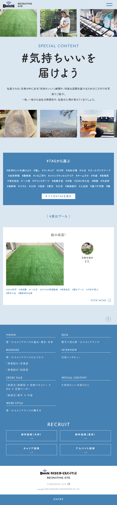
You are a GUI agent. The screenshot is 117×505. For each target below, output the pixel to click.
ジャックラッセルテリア (62, 175)
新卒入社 (11, 293)
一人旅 (26, 180)
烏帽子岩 (58, 180)
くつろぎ (34, 289)
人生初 (84, 186)
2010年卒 (12, 289)
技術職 (23, 289)
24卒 (61, 170)
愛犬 (51, 186)
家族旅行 (72, 186)
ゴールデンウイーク (100, 170)
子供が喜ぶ (92, 289)
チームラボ (83, 175)
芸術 (42, 186)
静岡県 (27, 175)
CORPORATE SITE (56, 484)
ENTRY (58, 499)
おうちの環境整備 (49, 289)
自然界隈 (15, 175)
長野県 (12, 186)
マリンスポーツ (41, 180)
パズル (23, 186)
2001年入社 (82, 180)
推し (37, 170)
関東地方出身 (26, 293)
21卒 (60, 186)
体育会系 (65, 289)
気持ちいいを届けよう (19, 170)
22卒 (33, 186)
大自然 (106, 180)
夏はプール (78, 289)
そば (83, 170)
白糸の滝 (72, 170)
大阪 (69, 180)
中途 (95, 175)
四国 (95, 180)
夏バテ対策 (98, 186)
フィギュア (49, 170)
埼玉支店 (14, 180)
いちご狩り (40, 175)
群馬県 (105, 175)
